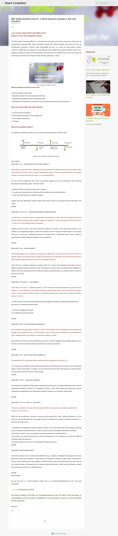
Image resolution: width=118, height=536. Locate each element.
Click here (14, 489)
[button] (12, 27)
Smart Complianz (15, 2)
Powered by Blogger (60, 533)
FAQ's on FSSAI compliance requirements (97, 70)
